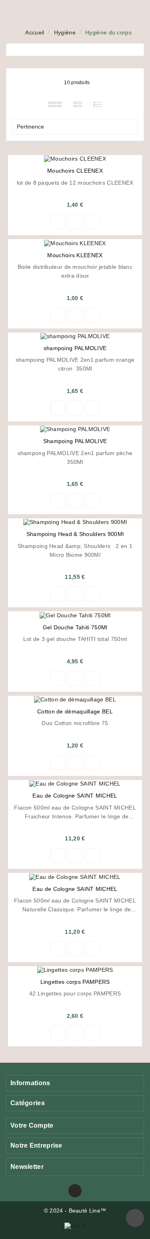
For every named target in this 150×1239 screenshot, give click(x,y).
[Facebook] (75, 1190)
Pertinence (74, 126)
